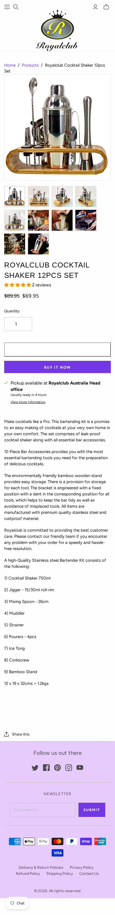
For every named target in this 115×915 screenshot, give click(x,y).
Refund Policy (28, 873)
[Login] (95, 7)
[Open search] (16, 7)
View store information (28, 402)
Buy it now (57, 367)
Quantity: (12, 311)
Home (10, 65)
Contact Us (89, 873)
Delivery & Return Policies (41, 867)
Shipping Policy (59, 873)
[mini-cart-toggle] (106, 7)
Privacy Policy (82, 867)
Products (30, 65)
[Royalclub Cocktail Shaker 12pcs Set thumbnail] (14, 196)
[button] (18, 285)
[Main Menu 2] (7, 7)
